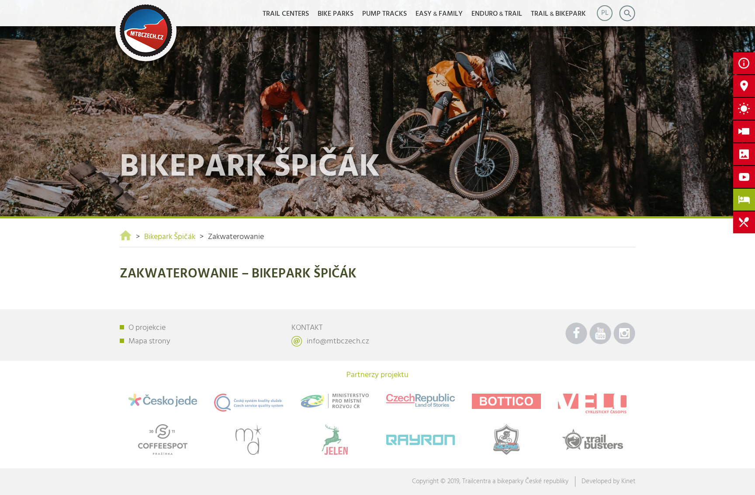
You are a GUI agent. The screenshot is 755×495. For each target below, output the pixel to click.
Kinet (628, 481)
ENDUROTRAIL (496, 14)
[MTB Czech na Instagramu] (624, 333)
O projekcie (147, 328)
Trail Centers (286, 14)
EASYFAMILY (439, 14)
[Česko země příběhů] (421, 400)
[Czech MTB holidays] (507, 439)
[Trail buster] (592, 439)
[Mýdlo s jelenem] (334, 439)
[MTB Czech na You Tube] (600, 333)
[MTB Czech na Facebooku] (576, 333)
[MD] (249, 439)
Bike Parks (335, 14)
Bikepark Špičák (169, 237)
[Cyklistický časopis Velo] (592, 403)
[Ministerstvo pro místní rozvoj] (334, 401)
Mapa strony (149, 341)
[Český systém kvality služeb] (249, 403)
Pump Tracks (384, 14)
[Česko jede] (163, 400)
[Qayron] (421, 438)
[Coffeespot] (163, 439)
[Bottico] (507, 401)
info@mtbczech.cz (338, 341)
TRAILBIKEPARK (558, 14)
